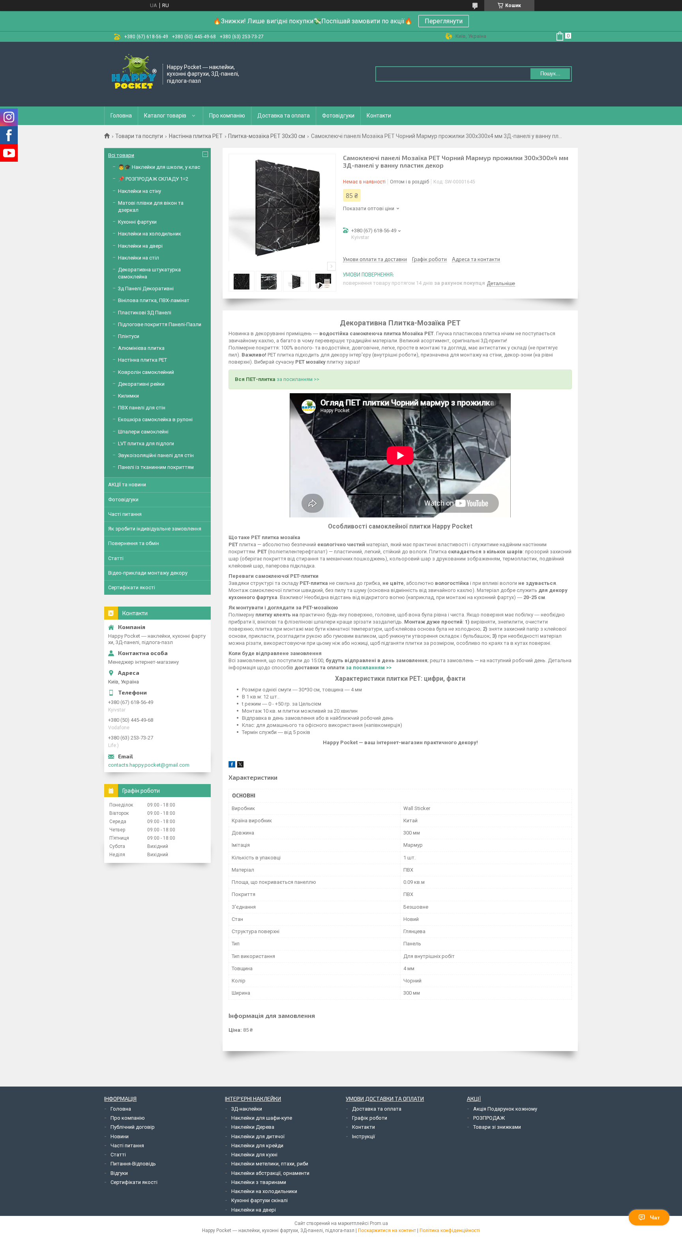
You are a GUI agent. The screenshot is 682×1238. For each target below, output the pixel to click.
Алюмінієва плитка (141, 348)
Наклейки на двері (140, 246)
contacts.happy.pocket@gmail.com (148, 765)
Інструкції (363, 1136)
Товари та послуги (139, 136)
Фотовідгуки (338, 115)
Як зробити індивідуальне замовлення (154, 529)
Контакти (379, 115)
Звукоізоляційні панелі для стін (156, 455)
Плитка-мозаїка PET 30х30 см (266, 136)
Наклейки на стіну (139, 191)
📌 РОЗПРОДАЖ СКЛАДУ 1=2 (153, 179)
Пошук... (550, 74)
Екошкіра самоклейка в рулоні (155, 419)
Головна (121, 115)
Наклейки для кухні (254, 1155)
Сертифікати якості (131, 587)
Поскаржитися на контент (387, 1230)
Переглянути (444, 21)
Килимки (128, 396)
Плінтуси (128, 336)
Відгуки (119, 1173)
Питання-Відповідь (133, 1164)
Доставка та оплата (283, 115)
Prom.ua (379, 1223)
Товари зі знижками (497, 1127)
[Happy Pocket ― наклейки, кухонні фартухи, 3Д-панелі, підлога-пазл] (133, 73)
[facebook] (232, 766)
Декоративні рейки (141, 384)
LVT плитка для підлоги (146, 443)
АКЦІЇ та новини (127, 484)
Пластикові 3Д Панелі (144, 313)
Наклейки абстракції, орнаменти (270, 1173)
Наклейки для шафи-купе (261, 1118)
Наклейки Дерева (252, 1127)
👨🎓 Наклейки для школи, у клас (159, 167)
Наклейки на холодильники (264, 1191)
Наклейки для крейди (257, 1145)
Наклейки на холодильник (149, 234)
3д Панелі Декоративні (146, 288)
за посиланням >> (298, 379)
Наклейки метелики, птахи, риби (269, 1164)
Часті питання (125, 514)
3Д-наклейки (246, 1109)
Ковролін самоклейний (146, 372)
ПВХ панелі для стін (141, 408)
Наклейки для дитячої (258, 1136)
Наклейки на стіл (138, 258)
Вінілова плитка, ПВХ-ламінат (153, 300)
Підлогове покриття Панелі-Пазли (159, 324)
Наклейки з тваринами (258, 1182)
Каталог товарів (165, 115)
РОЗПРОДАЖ (489, 1118)
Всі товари (121, 155)
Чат (655, 1217)
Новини (120, 1136)
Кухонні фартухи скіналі (259, 1200)
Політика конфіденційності (450, 1230)
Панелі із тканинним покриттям (156, 467)
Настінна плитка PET (196, 136)
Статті (116, 558)
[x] (240, 766)
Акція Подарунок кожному (505, 1109)
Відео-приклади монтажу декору (147, 573)
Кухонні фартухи (137, 222)
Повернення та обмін (133, 543)
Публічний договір (133, 1127)
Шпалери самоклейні (143, 432)
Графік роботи (369, 1118)
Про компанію (227, 115)
